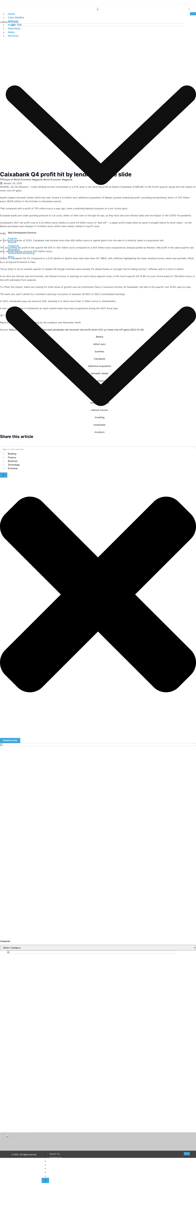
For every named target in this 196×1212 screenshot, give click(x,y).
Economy (13, 468)
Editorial (13, 21)
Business (12, 461)
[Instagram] (184, 2)
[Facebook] (179, 2)
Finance (12, 457)
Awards (12, 238)
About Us (55, 1153)
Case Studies (16, 17)
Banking (12, 454)
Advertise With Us (59, 1175)
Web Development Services (22, 233)
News (11, 32)
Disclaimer (55, 1161)
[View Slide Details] (98, 841)
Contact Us (56, 1157)
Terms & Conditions (60, 1164)
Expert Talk (15, 24)
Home (11, 13)
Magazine (14, 249)
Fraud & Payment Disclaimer (65, 1172)
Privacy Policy (57, 1168)
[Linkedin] (186, 2)
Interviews (14, 28)
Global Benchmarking (21, 253)
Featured (13, 245)
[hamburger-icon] (193, 13)
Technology (14, 465)
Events (12, 242)
